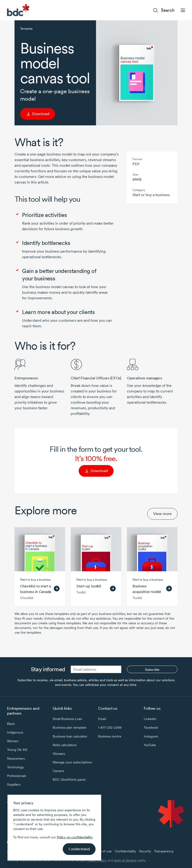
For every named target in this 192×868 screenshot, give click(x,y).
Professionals (16, 776)
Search (168, 10)
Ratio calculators (65, 745)
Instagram (151, 736)
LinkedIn (150, 719)
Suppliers (13, 784)
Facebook (151, 727)
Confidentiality (125, 851)
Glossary (59, 753)
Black (11, 724)
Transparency (164, 851)
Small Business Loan (67, 719)
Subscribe (152, 669)
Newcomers (16, 758)
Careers (58, 771)
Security (145, 851)
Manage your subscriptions (72, 762)
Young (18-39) (17, 750)
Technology (15, 767)
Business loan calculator (70, 736)
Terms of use (102, 851)
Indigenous (15, 732)
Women (12, 741)
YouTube (150, 745)
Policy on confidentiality (74, 837)
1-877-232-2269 (110, 727)
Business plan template (69, 727)
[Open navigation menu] (183, 10)
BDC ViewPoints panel (69, 779)
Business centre (109, 736)
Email (102, 719)
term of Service (125, 860)
